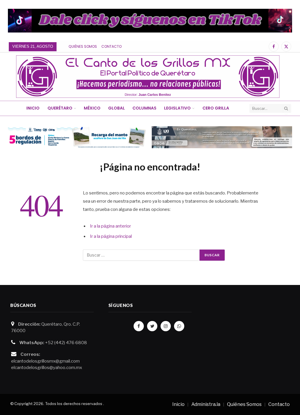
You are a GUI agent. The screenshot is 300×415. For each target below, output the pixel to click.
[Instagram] (166, 326)
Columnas (144, 108)
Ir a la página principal (111, 236)
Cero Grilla (215, 108)
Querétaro (59, 108)
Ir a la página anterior (110, 226)
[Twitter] (152, 326)
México (92, 108)
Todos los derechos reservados (73, 403)
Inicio (33, 108)
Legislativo (177, 108)
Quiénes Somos (83, 46)
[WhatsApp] (179, 326)
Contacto (111, 46)
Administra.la (205, 404)
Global (116, 108)
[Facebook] (139, 326)
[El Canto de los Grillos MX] (147, 76)
